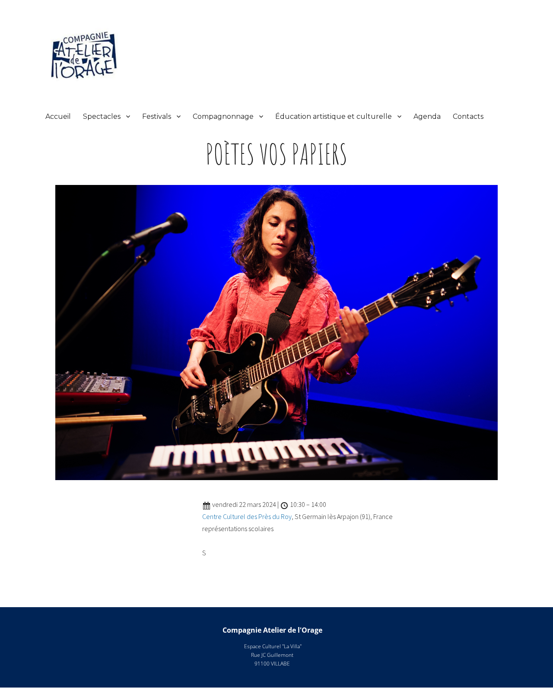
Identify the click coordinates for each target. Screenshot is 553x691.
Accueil (58, 116)
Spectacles (102, 116)
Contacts (468, 116)
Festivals (156, 116)
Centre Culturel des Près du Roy (247, 516)
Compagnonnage (223, 116)
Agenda (427, 116)
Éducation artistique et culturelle (333, 116)
